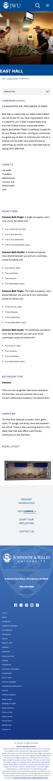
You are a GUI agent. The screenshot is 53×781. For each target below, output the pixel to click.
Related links (9, 91)
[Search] (37, 5)
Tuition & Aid (7, 716)
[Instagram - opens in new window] (26, 605)
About (4, 617)
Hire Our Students (9, 682)
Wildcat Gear (7, 725)
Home (4, 78)
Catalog (5, 660)
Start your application (26, 521)
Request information (26, 501)
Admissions (6, 634)
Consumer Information (10, 669)
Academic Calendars (10, 626)
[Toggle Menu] (47, 5)
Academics (6, 621)
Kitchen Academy (8, 694)
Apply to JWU (7, 643)
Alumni (5, 638)
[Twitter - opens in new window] (21, 605)
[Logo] (12, 5)
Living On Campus (12, 78)
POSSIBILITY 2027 (9, 703)
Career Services (8, 656)
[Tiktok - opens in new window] (37, 605)
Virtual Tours (7, 721)
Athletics (5, 647)
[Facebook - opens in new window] (15, 605)
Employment (7, 673)
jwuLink (5, 690)
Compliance (6, 664)
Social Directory (8, 708)
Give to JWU (6, 677)
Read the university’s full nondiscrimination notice (30, 778)
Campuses (6, 651)
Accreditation (7, 630)
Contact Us (6, 729)
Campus (28, 511)
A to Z (4, 613)
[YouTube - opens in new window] (31, 605)
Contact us (26, 531)
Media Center (7, 699)
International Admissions (11, 686)
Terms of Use (7, 712)
